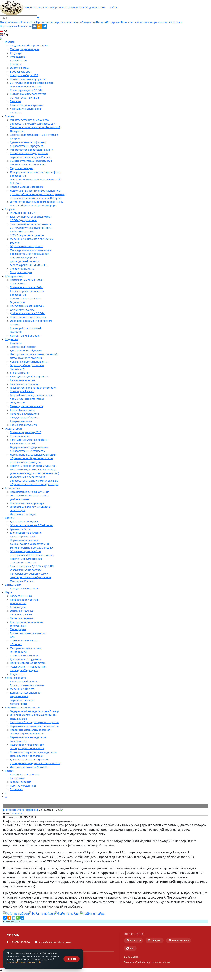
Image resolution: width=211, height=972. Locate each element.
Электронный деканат (23, 346)
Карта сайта (17, 778)
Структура (16, 53)
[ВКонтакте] (5, 918)
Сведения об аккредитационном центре (34, 722)
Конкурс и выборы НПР (24, 75)
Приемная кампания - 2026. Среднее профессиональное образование (27, 291)
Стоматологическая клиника (27, 685)
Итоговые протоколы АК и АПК (28, 767)
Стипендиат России (22, 391)
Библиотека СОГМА (22, 231)
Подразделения (62, 22)
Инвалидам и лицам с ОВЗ (26, 86)
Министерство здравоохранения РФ (32, 149)
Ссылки (9, 116)
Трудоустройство (20, 529)
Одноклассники (180, 940)
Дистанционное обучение (26, 350)
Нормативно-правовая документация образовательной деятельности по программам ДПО (31, 543)
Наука (8, 592)
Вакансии (127, 22)
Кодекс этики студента (23, 425)
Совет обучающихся (22, 410)
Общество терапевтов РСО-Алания (31, 525)
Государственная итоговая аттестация (33, 387)
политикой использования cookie (24, 962)
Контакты (15, 64)
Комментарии (150, 22)
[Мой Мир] (22, 918)
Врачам (9, 518)
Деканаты (16, 343)
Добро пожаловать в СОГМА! (27, 313)
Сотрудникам (13, 584)
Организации (44, 22)
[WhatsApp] (18, 918)
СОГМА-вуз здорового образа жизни (32, 82)
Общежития (17, 402)
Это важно (16, 789)
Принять (71, 958)
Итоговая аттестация (23, 514)
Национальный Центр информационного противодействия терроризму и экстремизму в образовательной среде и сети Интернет (37, 194)
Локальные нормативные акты (28, 361)
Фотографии (113, 22)
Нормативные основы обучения (29, 492)
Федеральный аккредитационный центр (34, 711)
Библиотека (14, 22)
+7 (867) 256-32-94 (20, 942)
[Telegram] (13, 918)
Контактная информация (25, 335)
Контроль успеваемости (24, 774)
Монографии (18, 629)
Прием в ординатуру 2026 (25, 432)
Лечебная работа (15, 677)
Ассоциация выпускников (25, 108)
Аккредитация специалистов (22, 707)
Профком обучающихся (24, 413)
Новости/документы (84, 22)
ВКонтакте (135, 940)
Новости (17, 813)
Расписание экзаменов (24, 384)
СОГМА (101, 7)
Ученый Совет (18, 60)
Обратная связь (19, 68)
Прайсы (137, 22)
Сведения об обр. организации (29, 45)
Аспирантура (18, 607)
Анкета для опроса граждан (26, 105)
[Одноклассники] (9, 918)
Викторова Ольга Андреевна (20, 809)
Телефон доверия (20, 782)
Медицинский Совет (22, 689)
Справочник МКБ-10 (22, 268)
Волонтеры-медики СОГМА (26, 90)
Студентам (11, 339)
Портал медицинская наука (26, 187)
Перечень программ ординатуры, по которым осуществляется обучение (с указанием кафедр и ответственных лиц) (34, 469)
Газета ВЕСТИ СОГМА (22, 213)
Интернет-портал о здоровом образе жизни (36, 201)
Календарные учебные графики (29, 376)
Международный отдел (24, 417)
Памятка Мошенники (23, 785)
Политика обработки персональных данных (147, 962)
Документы (16, 674)
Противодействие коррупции (28, 79)
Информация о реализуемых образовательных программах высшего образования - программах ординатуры (34, 480)
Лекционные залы (21, 421)
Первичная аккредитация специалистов (34, 726)
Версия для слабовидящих (16, 26)
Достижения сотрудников (25, 659)
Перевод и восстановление (26, 406)
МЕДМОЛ (15, 112)
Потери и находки (21, 272)
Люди (3, 22)
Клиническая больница (24, 681)
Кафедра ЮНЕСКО (21, 596)
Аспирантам (12, 488)
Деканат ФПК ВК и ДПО (24, 521)
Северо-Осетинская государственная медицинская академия (60, 7)
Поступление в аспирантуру (27, 306)
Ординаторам (13, 428)
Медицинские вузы (21, 168)
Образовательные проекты (26, 246)
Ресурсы (10, 209)
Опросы (101, 22)
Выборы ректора (20, 71)
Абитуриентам (14, 276)
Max (132, 948)
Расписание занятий (22, 380)
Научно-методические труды (27, 663)
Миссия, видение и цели (24, 49)
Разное (9, 770)
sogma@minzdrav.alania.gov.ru (55, 942)
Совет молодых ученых (24, 655)
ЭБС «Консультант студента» (27, 235)
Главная (10, 42)
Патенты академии (21, 618)
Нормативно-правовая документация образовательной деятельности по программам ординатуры (33, 458)
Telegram (156, 940)
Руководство (17, 56)
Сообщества (28, 22)
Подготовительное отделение (28, 317)
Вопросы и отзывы (170, 22)
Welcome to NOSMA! (22, 309)
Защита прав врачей (22, 536)
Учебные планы (19, 373)
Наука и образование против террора (33, 205)
